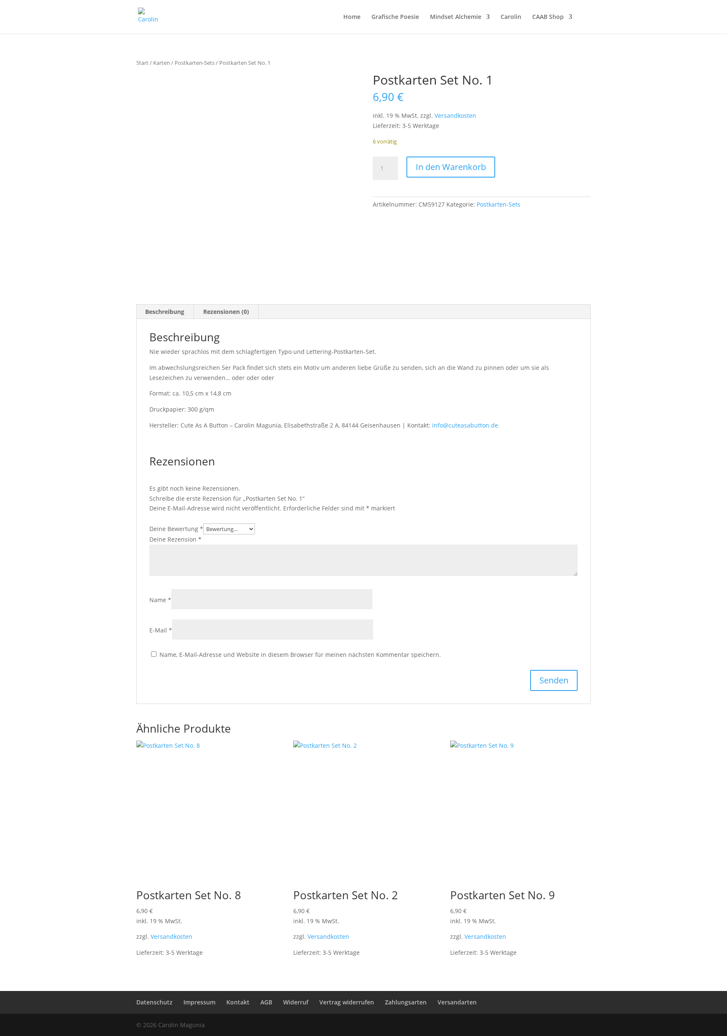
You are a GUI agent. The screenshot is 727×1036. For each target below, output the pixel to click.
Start (142, 62)
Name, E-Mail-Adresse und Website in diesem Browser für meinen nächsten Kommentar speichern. (300, 655)
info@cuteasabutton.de (465, 425)
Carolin (511, 17)
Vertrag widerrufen (346, 1002)
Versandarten (457, 1002)
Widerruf (295, 1002)
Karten (161, 62)
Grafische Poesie (395, 17)
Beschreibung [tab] (164, 312)
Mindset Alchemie (455, 17)
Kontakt (237, 1002)
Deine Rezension (175, 539)
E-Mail (160, 630)
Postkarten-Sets (195, 62)
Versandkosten (455, 116)
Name (160, 600)
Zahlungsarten (406, 1002)
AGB (266, 1002)
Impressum (199, 1002)
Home (352, 17)
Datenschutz (154, 1002)
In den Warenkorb (451, 167)
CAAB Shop (548, 17)
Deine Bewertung (176, 529)
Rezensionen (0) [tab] (226, 312)
